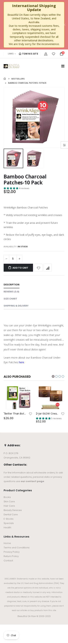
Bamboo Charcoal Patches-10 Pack (25, 179)
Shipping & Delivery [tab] (16, 305)
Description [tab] (11, 284)
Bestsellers (18, 78)
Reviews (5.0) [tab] (11, 291)
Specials (9, 523)
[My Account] (46, 54)
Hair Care (9, 506)
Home (5, 78)
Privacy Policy (12, 552)
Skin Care (9, 501)
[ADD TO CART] (26, 392)
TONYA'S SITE (29, 53)
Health (7, 527)
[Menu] (62, 66)
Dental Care (11, 514)
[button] (11, 188)
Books (7, 497)
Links (11, 53)
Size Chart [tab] (10, 298)
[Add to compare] (48, 268)
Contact (8, 560)
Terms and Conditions (17, 547)
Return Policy (11, 556)
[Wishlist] (53, 53)
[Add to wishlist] (38, 268)
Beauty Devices (13, 510)
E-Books (8, 519)
